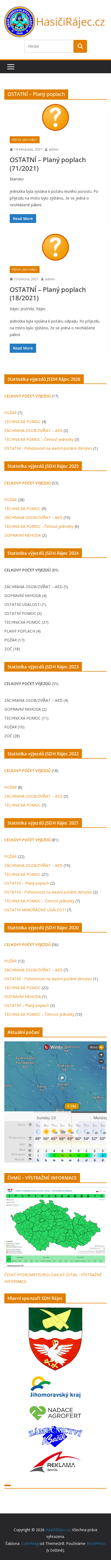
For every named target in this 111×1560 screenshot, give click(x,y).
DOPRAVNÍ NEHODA (22, 535)
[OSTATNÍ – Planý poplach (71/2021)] (55, 117)
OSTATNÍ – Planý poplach (26, 883)
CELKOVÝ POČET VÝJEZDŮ (27, 396)
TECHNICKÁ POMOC (22, 421)
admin (53, 149)
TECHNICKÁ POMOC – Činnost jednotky (39, 900)
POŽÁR (10, 412)
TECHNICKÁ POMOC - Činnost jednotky (39, 439)
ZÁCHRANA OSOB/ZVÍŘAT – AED (33, 430)
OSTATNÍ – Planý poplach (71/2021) (48, 163)
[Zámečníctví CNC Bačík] (55, 1429)
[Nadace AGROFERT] (55, 1408)
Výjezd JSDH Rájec (24, 140)
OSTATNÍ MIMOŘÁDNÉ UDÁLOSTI (35, 909)
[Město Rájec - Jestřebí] (55, 1338)
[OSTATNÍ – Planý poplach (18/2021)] (55, 247)
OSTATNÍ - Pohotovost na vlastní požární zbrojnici (48, 448)
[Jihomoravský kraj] (55, 1388)
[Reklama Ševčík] (55, 1454)
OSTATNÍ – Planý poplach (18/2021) (48, 293)
